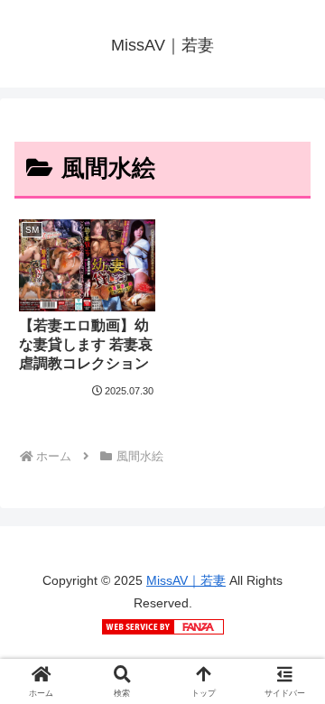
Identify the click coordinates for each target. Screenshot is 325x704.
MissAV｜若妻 (186, 580)
